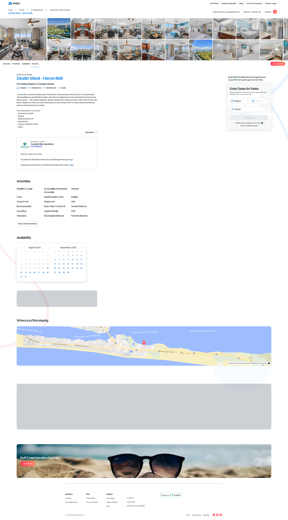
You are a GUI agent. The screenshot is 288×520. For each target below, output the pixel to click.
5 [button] (34, 260)
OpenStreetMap (262, 363)
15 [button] (47, 264)
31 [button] (26, 277)
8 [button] (47, 260)
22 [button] (47, 268)
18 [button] (30, 268)
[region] (144, 346)
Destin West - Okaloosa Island (60, 10)
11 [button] (30, 264)
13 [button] (39, 264)
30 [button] (21, 277)
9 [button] (21, 264)
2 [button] (21, 260)
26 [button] (34, 272)
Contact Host (249, 117)
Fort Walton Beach (37, 10)
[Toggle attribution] (269, 363)
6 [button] (38, 260)
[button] (20, 247)
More (72, 165)
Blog (241, 3)
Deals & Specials (229, 3)
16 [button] (21, 268)
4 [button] (76, 255)
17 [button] (26, 268)
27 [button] (39, 272)
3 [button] (25, 260)
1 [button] (47, 255)
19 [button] (34, 268)
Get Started (27, 463)
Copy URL (279, 64)
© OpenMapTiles (247, 363)
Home (11, 10)
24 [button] (26, 272)
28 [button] (43, 272)
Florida (21, 10)
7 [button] (43, 260)
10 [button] (26, 264)
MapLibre (230, 363)
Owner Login (270, 3)
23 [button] (21, 272)
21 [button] (43, 268)
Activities (214, 3)
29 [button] (47, 272)
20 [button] (39, 268)
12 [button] (34, 264)
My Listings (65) (36, 146)
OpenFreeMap (238, 363)
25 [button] (30, 272)
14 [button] (43, 264)
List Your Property (254, 3)
